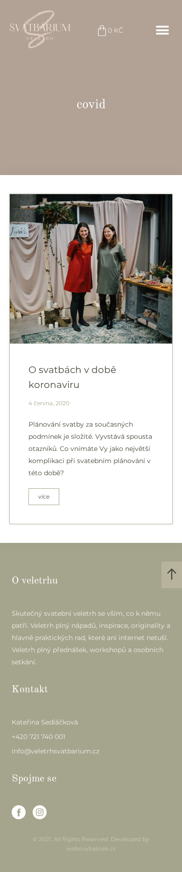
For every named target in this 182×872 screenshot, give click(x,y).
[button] (162, 30)
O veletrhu (35, 581)
